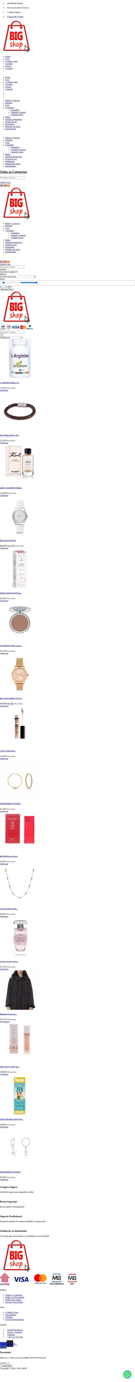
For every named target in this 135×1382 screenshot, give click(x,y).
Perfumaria (9, 124)
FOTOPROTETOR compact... (11, 646)
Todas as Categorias (13, 171)
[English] (1, 185)
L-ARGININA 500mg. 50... (10, 383)
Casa (7, 105)
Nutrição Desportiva (13, 119)
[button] (67, 73)
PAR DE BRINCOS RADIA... (10, 1172)
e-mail (3, 1363)
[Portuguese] (5, 185)
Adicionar (4, 390)
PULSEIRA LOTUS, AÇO (9, 435)
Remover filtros (7, 289)
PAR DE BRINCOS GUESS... (10, 804)
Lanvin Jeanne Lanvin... (9, 961)
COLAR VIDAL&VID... (9, 909)
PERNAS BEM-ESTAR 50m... (11, 593)
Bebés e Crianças (12, 100)
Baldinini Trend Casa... (8, 1014)
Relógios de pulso (12, 126)
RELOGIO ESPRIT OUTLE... (11, 698)
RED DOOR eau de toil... (9, 856)
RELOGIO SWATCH (8, 541)
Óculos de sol (11, 122)
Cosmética (9, 107)
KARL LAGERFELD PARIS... (11, 488)
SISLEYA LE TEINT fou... (10, 1067)
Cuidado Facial (17, 115)
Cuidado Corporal (18, 112)
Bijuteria (8, 103)
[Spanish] (8, 185)
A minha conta (11, 61)
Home (7, 56)
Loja (7, 59)
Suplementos (10, 129)
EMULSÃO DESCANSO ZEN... (11, 1119)
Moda (7, 117)
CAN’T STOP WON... (8, 751)
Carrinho (9, 64)
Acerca (8, 66)
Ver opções (4, 1022)
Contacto (9, 68)
